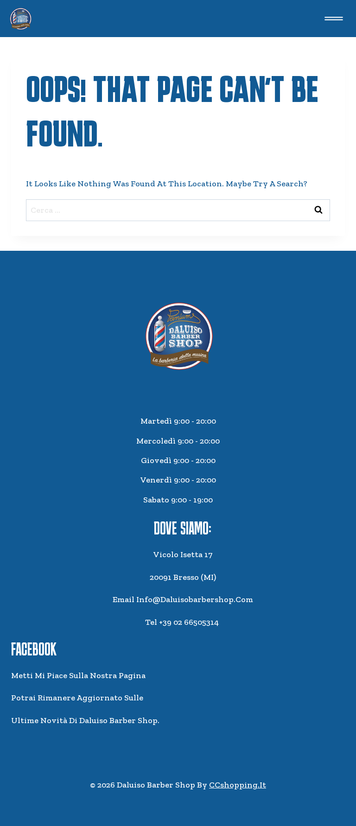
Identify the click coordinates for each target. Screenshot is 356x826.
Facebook (34, 649)
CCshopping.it (237, 785)
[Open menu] (333, 18)
